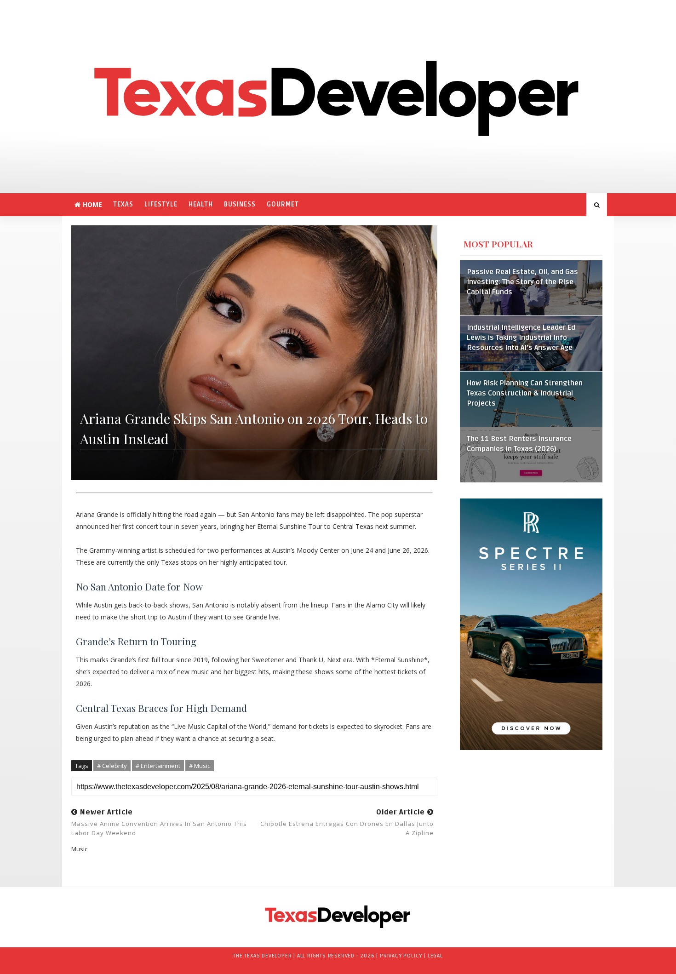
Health (201, 204)
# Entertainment (158, 766)
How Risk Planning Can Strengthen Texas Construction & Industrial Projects (525, 393)
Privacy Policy (401, 955)
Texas (123, 204)
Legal (435, 955)
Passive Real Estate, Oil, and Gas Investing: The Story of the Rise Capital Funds (522, 282)
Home (92, 204)
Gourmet (283, 204)
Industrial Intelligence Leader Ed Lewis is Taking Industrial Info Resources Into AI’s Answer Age (521, 337)
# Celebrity (112, 766)
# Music (199, 766)
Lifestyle (161, 204)
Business (240, 204)
